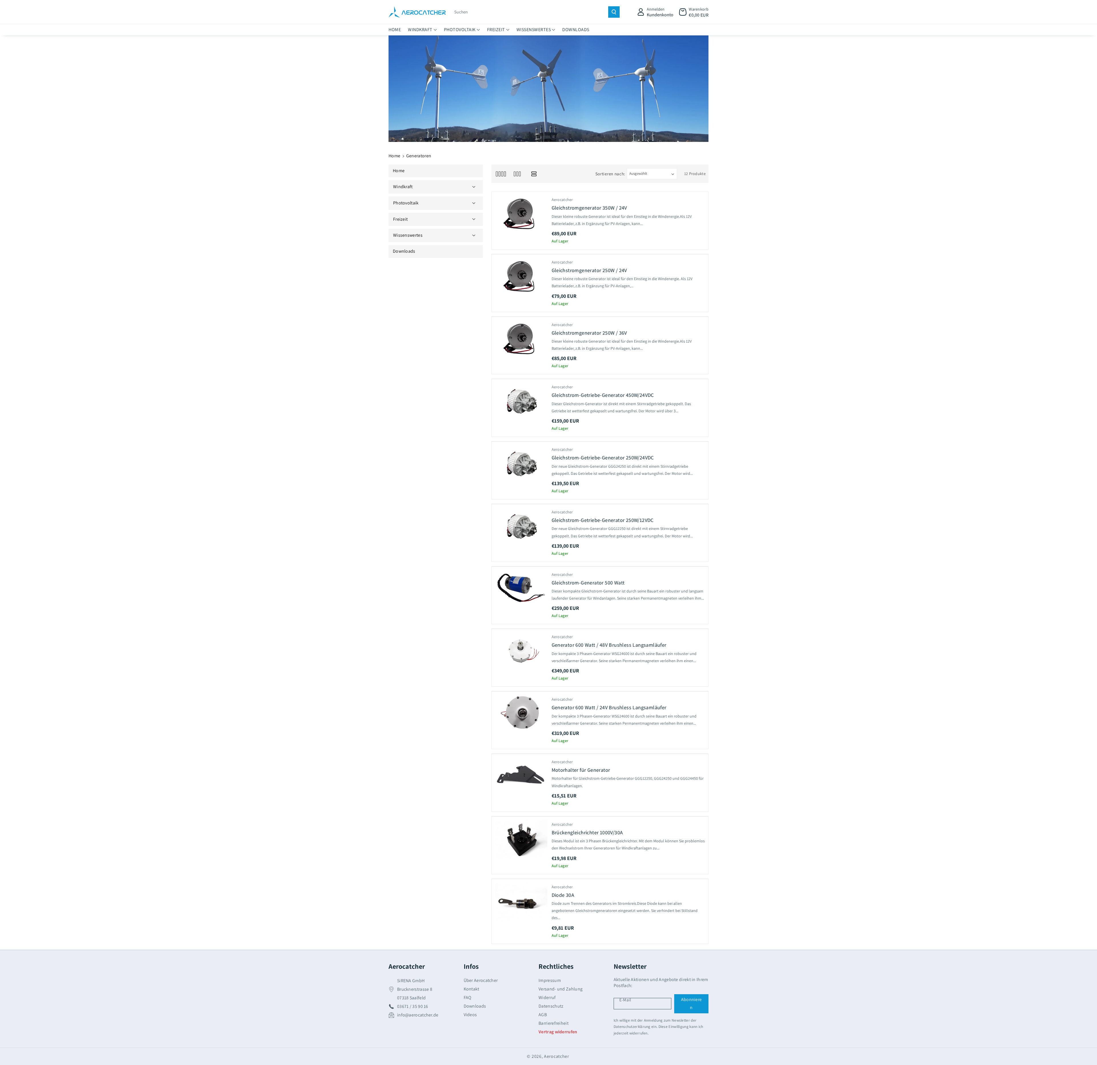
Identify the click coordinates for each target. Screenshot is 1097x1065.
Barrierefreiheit (553, 1023)
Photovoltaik (460, 30)
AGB (543, 1015)
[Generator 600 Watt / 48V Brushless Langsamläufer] (521, 651)
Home (394, 156)
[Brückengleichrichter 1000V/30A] (521, 839)
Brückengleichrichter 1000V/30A (587, 832)
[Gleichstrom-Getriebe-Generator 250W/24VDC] (521, 464)
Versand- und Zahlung (560, 989)
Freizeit (496, 30)
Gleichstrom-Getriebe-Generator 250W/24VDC (603, 457)
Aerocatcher (556, 1056)
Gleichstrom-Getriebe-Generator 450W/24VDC (603, 395)
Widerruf (547, 997)
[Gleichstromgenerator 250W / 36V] (521, 339)
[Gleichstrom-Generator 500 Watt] (521, 589)
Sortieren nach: (610, 173)
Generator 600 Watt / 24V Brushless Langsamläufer (609, 707)
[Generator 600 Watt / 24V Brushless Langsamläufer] (521, 714)
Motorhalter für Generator (581, 770)
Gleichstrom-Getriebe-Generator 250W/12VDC (603, 520)
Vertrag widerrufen (558, 1032)
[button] (693, 12)
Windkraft (420, 30)
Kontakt (471, 989)
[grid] (500, 173)
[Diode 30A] (521, 901)
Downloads (475, 1006)
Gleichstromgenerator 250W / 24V (589, 270)
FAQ (468, 997)
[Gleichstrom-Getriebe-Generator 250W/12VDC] (521, 526)
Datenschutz (551, 1006)
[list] (534, 173)
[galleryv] (517, 173)
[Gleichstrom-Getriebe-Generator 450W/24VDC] (521, 401)
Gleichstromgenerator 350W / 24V (589, 207)
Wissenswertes (534, 30)
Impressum (550, 980)
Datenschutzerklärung (632, 1026)
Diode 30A (563, 895)
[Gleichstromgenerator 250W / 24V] (521, 277)
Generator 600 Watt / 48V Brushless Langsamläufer (609, 645)
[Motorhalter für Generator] (521, 776)
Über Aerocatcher (481, 980)
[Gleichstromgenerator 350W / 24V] (521, 214)
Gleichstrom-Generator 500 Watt (588, 582)
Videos (470, 1015)
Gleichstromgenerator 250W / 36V (589, 332)
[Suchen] (614, 12)
